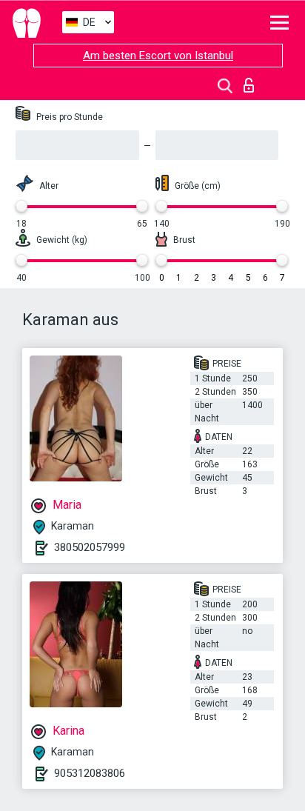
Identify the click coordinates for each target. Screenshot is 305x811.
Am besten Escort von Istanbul (158, 55)
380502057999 (89, 547)
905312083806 (89, 773)
